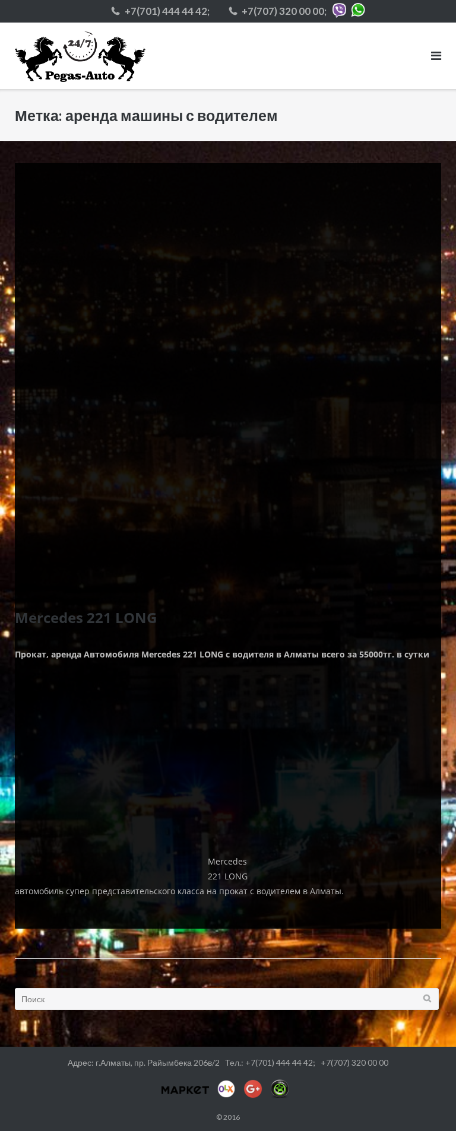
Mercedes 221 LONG (86, 617)
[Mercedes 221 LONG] (228, 376)
